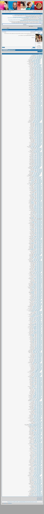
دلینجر (35, 96)
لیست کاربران (9, 10)
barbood (33, 364)
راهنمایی (3, 10)
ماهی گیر (34, 48)
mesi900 (33, 68)
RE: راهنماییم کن (39, 316)
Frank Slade (33, 490)
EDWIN (33, 237)
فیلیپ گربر (35, 436)
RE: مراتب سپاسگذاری (39, 369)
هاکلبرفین (35, 131)
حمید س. (35, 275)
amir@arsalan (32, 202)
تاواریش (35, 123)
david (33, 111)
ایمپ (35, 81)
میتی (35, 358)
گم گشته (35, 383)
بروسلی (35, 355)
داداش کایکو (35, 79)
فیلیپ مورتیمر (35, 431)
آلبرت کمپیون (34, 472)
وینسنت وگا (35, 393)
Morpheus (33, 480)
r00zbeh (33, 291)
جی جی (35, 141)
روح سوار (35, 391)
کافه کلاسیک (41, 26)
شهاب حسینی (35, 133)
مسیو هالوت (35, 429)
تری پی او (35, 93)
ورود (36, 11)
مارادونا (35, 439)
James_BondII (32, 287)
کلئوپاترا (35, 84)
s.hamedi (33, 307)
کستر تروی (35, 412)
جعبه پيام (3, 11)
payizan (33, 303)
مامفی (35, 413)
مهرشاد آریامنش (34, 283)
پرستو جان (35, 484)
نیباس (35, 186)
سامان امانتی (35, 388)
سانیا (34, 302)
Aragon (33, 454)
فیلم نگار (35, 452)
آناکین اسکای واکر (33, 61)
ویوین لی (35, 126)
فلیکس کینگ (35, 411)
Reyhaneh (33, 341)
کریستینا (33, 122)
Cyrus (33, 451)
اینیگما (34, 166)
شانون (34, 442)
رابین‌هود (35, 346)
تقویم (5, 10)
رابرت (35, 447)
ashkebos (33, 414)
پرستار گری (35, 481)
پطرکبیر (35, 232)
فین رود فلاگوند (35, 288)
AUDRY (33, 335)
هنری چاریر (35, 449)
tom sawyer (33, 127)
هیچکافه (35, 394)
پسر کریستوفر (34, 396)
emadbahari (33, 217)
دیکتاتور (35, 162)
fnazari (33, 263)
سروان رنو (35, 58)
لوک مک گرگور (34, 350)
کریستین (35, 230)
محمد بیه (35, 403)
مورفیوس (35, 428)
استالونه (35, 73)
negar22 (33, 234)
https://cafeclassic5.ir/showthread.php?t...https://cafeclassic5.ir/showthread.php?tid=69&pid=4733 (18, 17)
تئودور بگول (35, 359)
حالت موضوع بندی (6, 29)
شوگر (35, 78)
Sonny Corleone (32, 182)
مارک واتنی (35, 157)
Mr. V (32, 65)
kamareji (33, 95)
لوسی (35, 228)
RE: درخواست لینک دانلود (37, 63)
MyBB (5, 503)
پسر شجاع (35, 323)
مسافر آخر (35, 196)
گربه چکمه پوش (34, 494)
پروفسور (35, 421)
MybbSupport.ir (10, 503)
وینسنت (33, 175)
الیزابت (35, 389)
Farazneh (33, 212)
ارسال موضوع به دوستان (39, 498)
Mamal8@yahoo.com (34, 315)
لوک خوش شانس (34, 409)
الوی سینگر (35, 245)
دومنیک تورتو (35, 74)
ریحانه (35, 55)
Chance (32, 399)
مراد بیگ (35, 128)
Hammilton (33, 143)
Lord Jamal (33, 242)
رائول (35, 262)
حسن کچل (35, 119)
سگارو (35, 239)
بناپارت (35, 209)
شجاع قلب (34, 434)
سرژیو (35, 401)
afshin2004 (33, 194)
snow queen (33, 379)
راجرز (35, 368)
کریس (35, 476)
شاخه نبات (35, 113)
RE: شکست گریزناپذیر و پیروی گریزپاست (37, 424)
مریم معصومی (35, 406)
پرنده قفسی (35, 109)
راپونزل (35, 99)
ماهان (35, 91)
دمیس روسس (35, 416)
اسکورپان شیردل (33, 146)
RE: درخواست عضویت (39, 55)
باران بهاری (35, 297)
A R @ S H (33, 199)
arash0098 (33, 222)
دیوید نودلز (35, 244)
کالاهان (35, 116)
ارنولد (35, 103)
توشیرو (35, 295)
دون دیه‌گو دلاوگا (34, 386)
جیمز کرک (35, 482)
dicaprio (33, 321)
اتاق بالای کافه (38, 26)
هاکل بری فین (34, 60)
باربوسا (32, 48)
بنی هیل (35, 169)
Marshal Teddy (32, 292)
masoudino (33, 257)
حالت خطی (3, 29)
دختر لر (35, 139)
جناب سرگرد (34, 351)
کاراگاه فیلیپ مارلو (34, 326)
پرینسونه (35, 340)
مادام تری (35, 489)
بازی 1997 (35, 419)
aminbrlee (33, 293)
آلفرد (35, 219)
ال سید (35, 215)
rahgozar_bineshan (32, 426)
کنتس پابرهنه (40, 18)
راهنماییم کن (40, 315)
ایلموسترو (34, 465)
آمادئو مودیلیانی (30, 424)
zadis (33, 363)
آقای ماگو (35, 446)
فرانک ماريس (35, 258)
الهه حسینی (35, 64)
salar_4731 (32, 59)
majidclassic (33, 190)
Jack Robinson (32, 311)
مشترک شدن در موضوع (39, 499)
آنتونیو (35, 374)
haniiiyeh (33, 229)
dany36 (33, 282)
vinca (33, 353)
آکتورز (35, 457)
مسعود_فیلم (35, 112)
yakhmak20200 (32, 243)
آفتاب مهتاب (35, 138)
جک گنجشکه (35, 268)
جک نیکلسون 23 (34, 278)
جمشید (35, 108)
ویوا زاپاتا (35, 492)
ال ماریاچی (35, 204)
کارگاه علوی (35, 69)
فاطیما (35, 86)
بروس (35, 76)
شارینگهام (35, 328)
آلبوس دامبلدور (35, 210)
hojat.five (33, 201)
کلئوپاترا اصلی (36, 348)
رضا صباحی (35, 225)
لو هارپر (35, 197)
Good (33, 343)
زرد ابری (35, 277)
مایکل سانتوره (35, 240)
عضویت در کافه (35, 26)
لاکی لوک (35, 176)
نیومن (35, 224)
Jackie (33, 270)
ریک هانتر (35, 70)
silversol (33, 144)
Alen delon (33, 330)
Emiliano (33, 378)
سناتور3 (34, 474)
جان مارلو (35, 459)
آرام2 (35, 365)
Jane (33, 444)
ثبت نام (34, 11)
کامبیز (35, 466)
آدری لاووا (35, 300)
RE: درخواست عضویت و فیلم (38, 223)
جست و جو (13, 10)
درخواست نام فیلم (40, 348)
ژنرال (34, 370)
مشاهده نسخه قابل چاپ (39, 497)
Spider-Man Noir (32, 495)
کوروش (35, 191)
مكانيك (35, 252)
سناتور (35, 250)
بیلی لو (35, 264)
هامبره (35, 189)
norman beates (32, 171)
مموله (35, 267)
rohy (33, 83)
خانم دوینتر (35, 159)
